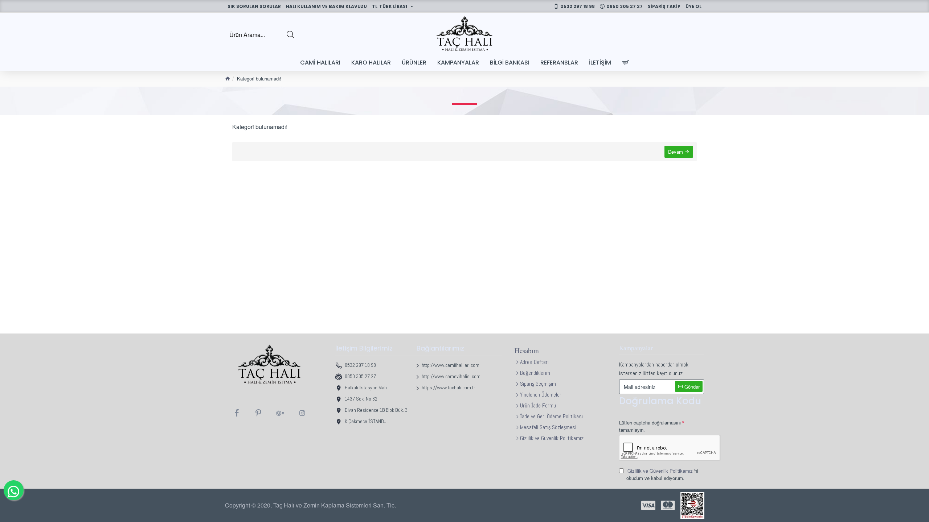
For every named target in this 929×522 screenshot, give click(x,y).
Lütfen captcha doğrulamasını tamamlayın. (650, 426)
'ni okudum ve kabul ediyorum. (662, 474)
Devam (675, 151)
